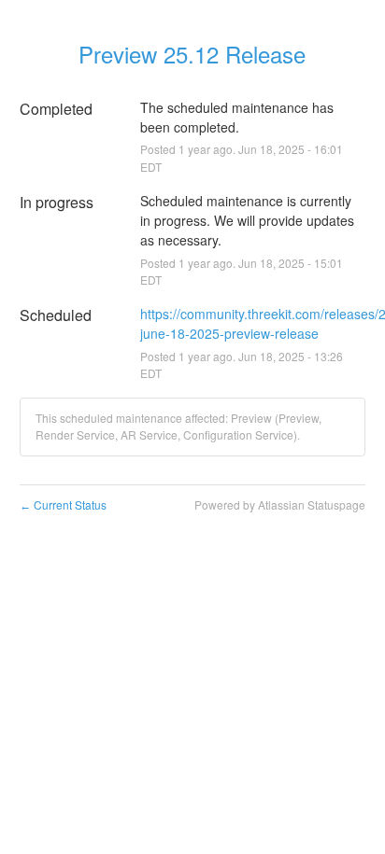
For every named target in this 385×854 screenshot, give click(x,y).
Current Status (63, 504)
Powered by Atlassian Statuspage (279, 504)
